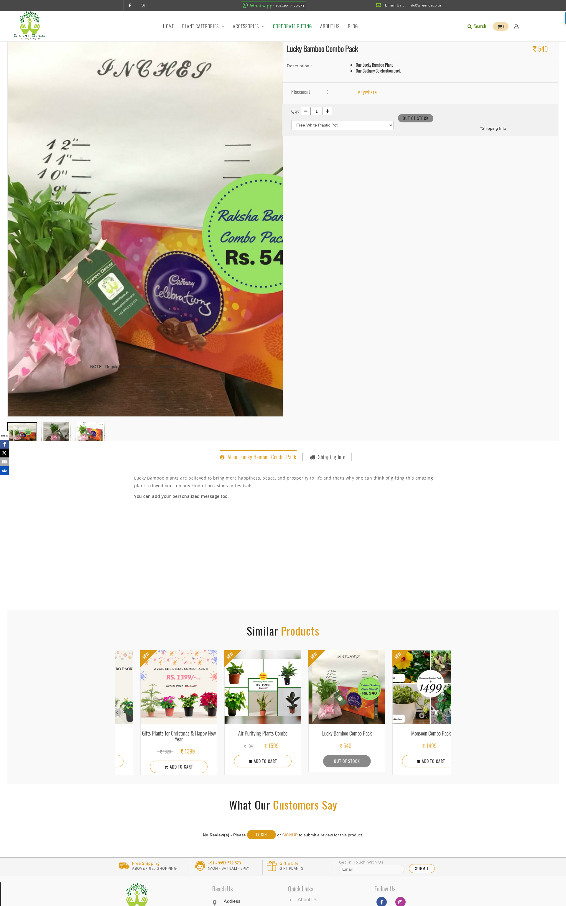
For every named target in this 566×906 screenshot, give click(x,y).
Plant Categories (201, 26)
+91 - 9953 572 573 (224, 863)
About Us (330, 26)
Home (168, 26)
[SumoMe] (4, 470)
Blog (353, 26)
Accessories (246, 26)
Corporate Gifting (292, 26)
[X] (4, 453)
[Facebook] (4, 444)
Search (479, 26)
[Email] (4, 461)
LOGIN (261, 834)
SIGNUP (290, 835)
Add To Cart (149, 767)
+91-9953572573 (277, 6)
